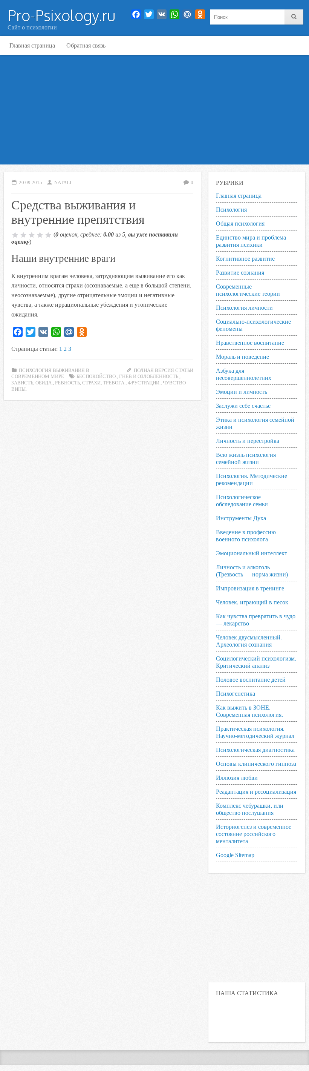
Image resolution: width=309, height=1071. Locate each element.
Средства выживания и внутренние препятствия (78, 211)
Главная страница (32, 45)
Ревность (67, 383)
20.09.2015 (30, 182)
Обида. (44, 383)
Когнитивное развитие (245, 258)
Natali (62, 182)
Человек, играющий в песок (252, 602)
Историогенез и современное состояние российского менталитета (253, 834)
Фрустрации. (144, 383)
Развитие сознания (240, 272)
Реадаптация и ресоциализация (256, 791)
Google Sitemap (235, 855)
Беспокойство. (96, 376)
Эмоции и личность (241, 392)
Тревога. (114, 383)
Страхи (91, 383)
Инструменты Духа (241, 518)
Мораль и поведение (242, 356)
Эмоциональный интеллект (251, 553)
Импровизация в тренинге (250, 588)
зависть (22, 383)
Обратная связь (86, 45)
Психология (231, 209)
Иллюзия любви (237, 777)
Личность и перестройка (247, 441)
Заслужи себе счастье (243, 406)
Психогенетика (235, 693)
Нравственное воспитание (250, 343)
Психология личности (244, 307)
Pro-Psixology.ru (61, 15)
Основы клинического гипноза (256, 764)
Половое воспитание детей (251, 679)
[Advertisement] (154, 111)
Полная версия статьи (163, 370)
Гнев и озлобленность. (149, 376)
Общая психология (240, 223)
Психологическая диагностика (255, 750)
